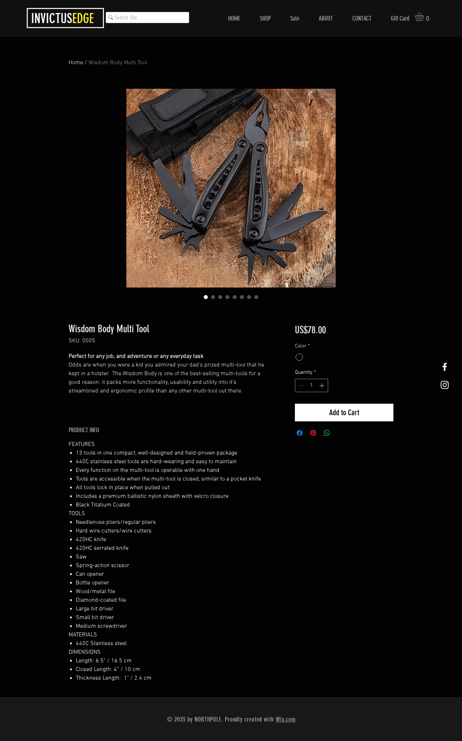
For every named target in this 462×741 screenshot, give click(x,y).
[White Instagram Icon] (444, 385)
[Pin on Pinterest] (313, 433)
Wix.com (286, 719)
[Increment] (322, 385)
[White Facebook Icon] (444, 366)
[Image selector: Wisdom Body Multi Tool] (205, 297)
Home (76, 62)
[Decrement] (300, 385)
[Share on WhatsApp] (327, 433)
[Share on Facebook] (299, 433)
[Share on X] (340, 433)
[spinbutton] (311, 385)
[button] (424, 16)
